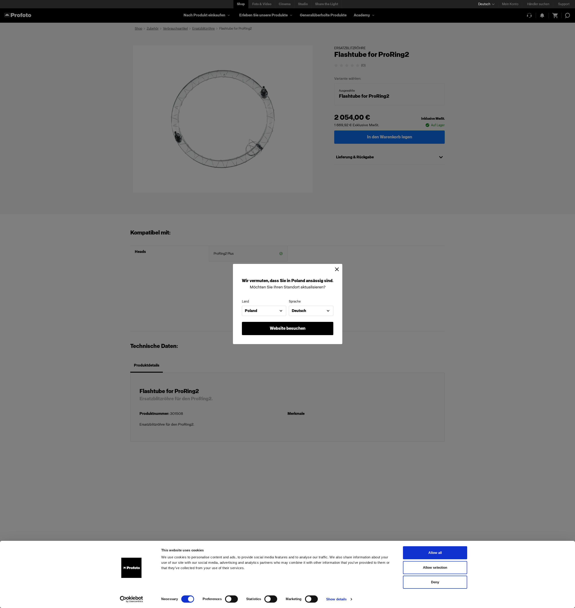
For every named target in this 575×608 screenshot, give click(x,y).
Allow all (435, 553)
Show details (336, 599)
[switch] (231, 599)
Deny (435, 582)
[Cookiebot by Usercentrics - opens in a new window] (131, 599)
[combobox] (264, 311)
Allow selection (435, 567)
